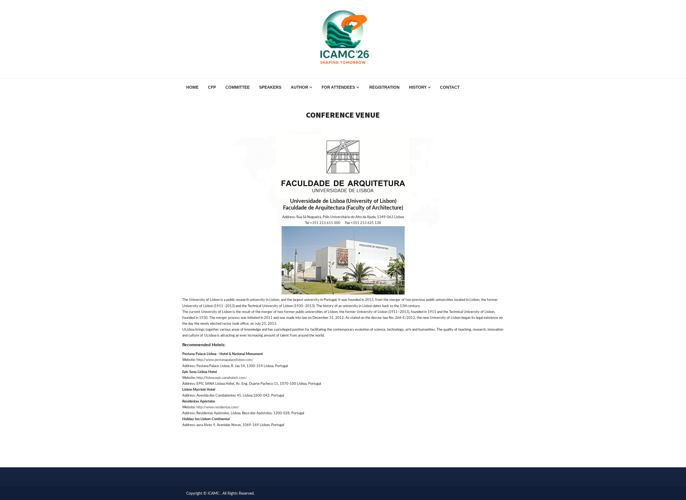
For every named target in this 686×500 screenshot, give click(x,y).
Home (192, 87)
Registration (384, 87)
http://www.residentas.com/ (217, 407)
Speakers (270, 87)
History (418, 87)
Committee (237, 87)
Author (299, 87)
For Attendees (338, 87)
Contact (450, 87)
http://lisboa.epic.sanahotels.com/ (221, 378)
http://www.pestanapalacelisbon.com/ (224, 360)
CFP (212, 87)
